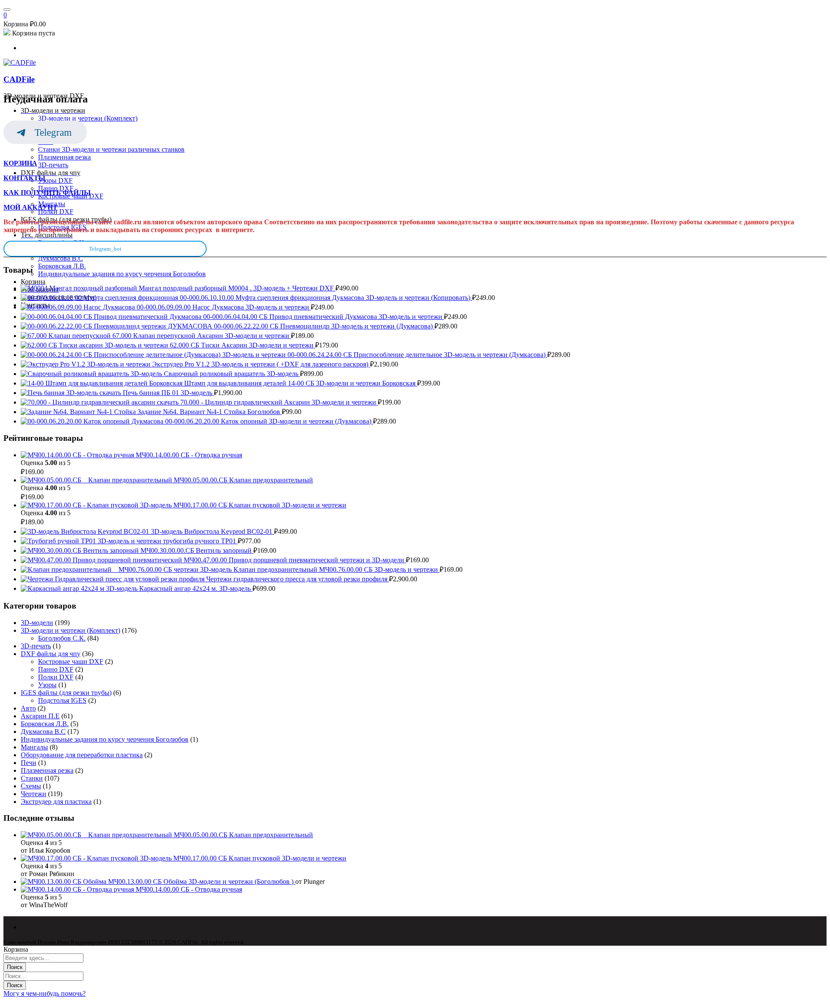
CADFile (19, 79)
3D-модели (37, 622)
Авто (28, 708)
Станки (32, 778)
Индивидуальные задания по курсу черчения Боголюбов (104, 739)
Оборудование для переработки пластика (82, 755)
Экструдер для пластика (56, 801)
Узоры (47, 685)
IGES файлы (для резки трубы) (66, 692)
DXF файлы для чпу (50, 653)
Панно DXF (55, 669)
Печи (28, 762)
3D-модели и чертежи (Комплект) (70, 630)
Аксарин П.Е (40, 716)
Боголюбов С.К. (62, 638)
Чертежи (33, 793)
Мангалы (34, 747)
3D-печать (36, 646)
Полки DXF (55, 677)
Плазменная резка (47, 770)
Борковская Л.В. (45, 723)
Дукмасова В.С (43, 731)
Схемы (31, 786)
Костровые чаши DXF (70, 661)
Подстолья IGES (62, 700)
